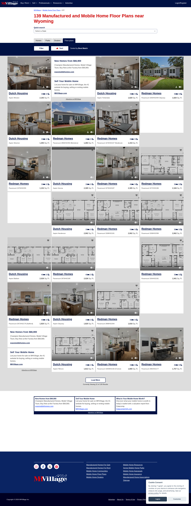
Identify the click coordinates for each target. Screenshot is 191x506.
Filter (41, 48)
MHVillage (37, 10)
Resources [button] (57, 3)
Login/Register (181, 3)
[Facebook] (43, 466)
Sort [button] (61, 48)
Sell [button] (34, 3)
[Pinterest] (56, 466)
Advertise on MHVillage (73, 99)
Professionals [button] (44, 3)
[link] (18, 93)
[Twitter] (49, 466)
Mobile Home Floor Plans (51, 10)
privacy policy (153, 493)
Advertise (69, 3)
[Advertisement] (161, 117)
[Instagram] (36, 466)
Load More (95, 380)
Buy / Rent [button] (25, 3)
